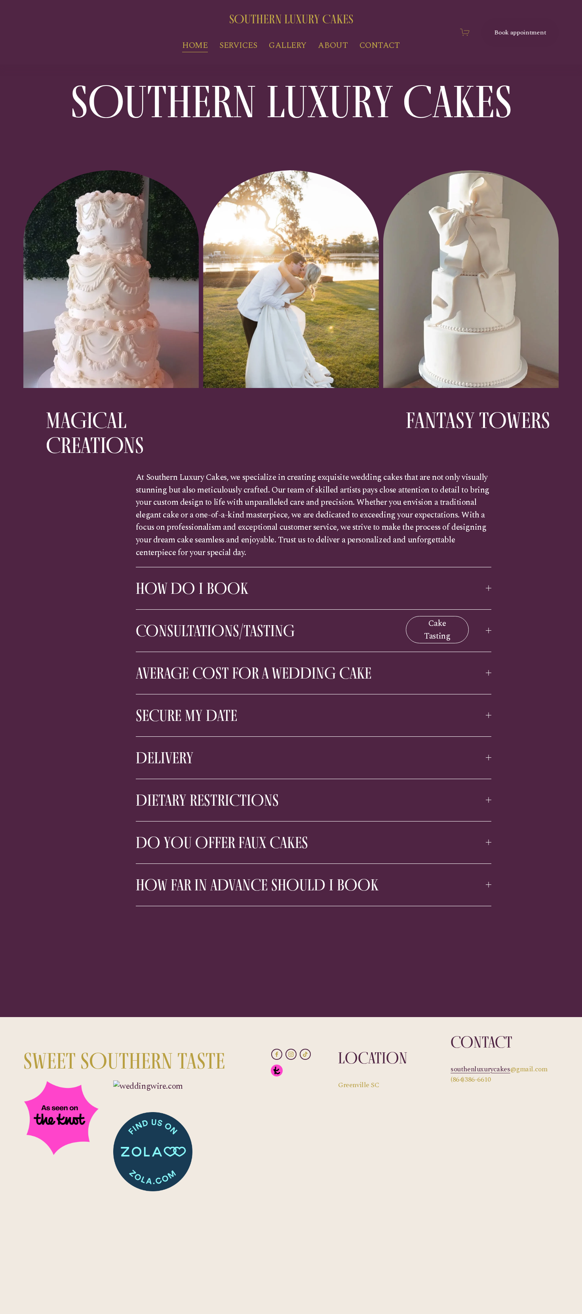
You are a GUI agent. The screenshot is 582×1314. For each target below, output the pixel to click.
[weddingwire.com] (148, 1086)
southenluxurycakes (480, 1069)
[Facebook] (276, 1054)
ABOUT (333, 45)
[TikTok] (305, 1054)
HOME (194, 45)
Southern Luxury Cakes (291, 19)
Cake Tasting (437, 630)
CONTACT (379, 45)
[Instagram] (291, 1054)
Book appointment (520, 32)
